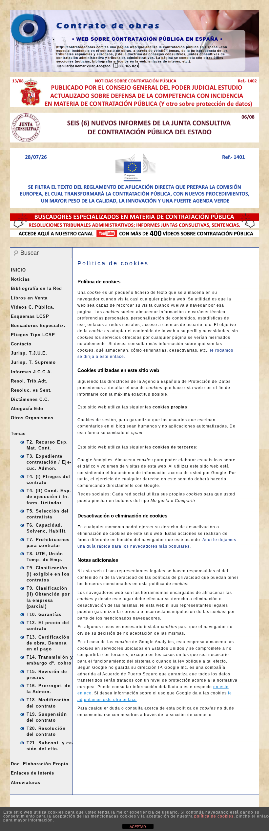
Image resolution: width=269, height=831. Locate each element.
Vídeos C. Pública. (32, 307)
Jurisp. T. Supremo (33, 362)
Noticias (20, 279)
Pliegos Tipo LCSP (33, 334)
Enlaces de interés (32, 773)
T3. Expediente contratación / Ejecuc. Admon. (49, 462)
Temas (18, 433)
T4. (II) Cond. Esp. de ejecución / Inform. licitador (49, 496)
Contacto (21, 343)
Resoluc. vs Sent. (31, 390)
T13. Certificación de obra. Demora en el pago (48, 643)
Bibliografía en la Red (36, 288)
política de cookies (214, 816)
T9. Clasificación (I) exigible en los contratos (48, 573)
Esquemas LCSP (30, 316)
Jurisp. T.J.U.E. (29, 353)
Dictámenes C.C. (30, 399)
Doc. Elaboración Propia (39, 763)
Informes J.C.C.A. (31, 371)
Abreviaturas (25, 782)
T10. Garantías (44, 614)
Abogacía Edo (27, 408)
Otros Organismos (32, 417)
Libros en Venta (29, 297)
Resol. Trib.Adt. (29, 381)
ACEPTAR (138, 827)
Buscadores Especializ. (38, 325)
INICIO (18, 270)
